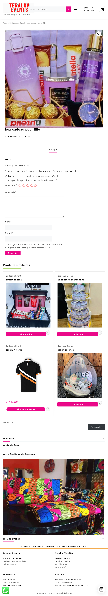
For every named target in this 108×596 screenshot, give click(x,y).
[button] (98, 33)
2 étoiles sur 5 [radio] (23, 185)
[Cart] (102, 9)
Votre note (11, 185)
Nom (8, 222)
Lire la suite (26, 334)
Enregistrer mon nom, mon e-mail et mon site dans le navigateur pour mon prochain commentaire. (34, 246)
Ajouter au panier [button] (26, 409)
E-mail (9, 233)
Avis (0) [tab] (53, 149)
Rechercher (8, 422)
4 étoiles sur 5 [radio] (31, 185)
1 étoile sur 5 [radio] (20, 185)
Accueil (6, 23)
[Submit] (68, 9)
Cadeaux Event (18, 23)
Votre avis (10, 192)
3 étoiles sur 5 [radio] (27, 185)
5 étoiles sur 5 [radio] (35, 185)
